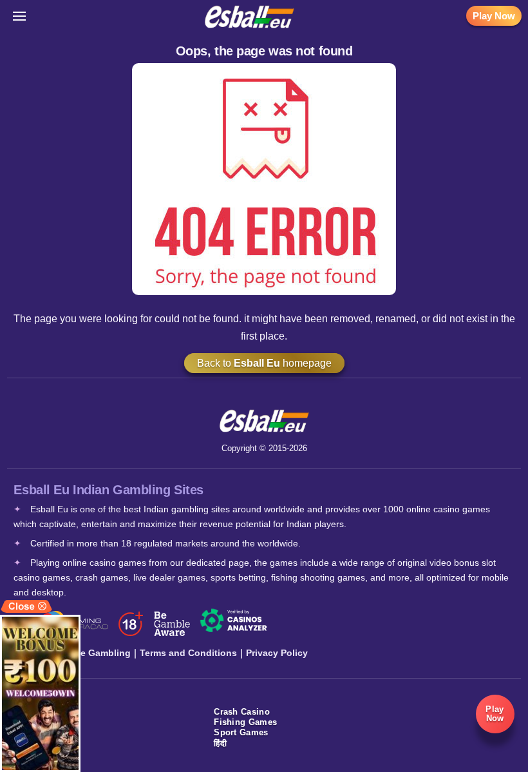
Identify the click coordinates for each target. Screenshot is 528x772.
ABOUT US (36, 712)
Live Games (38, 732)
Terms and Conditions (188, 653)
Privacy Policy (277, 653)
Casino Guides (44, 743)
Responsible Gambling (80, 653)
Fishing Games (245, 722)
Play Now (494, 15)
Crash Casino (242, 712)
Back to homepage (264, 363)
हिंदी (220, 743)
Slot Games (38, 722)
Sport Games (241, 732)
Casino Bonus (43, 753)
